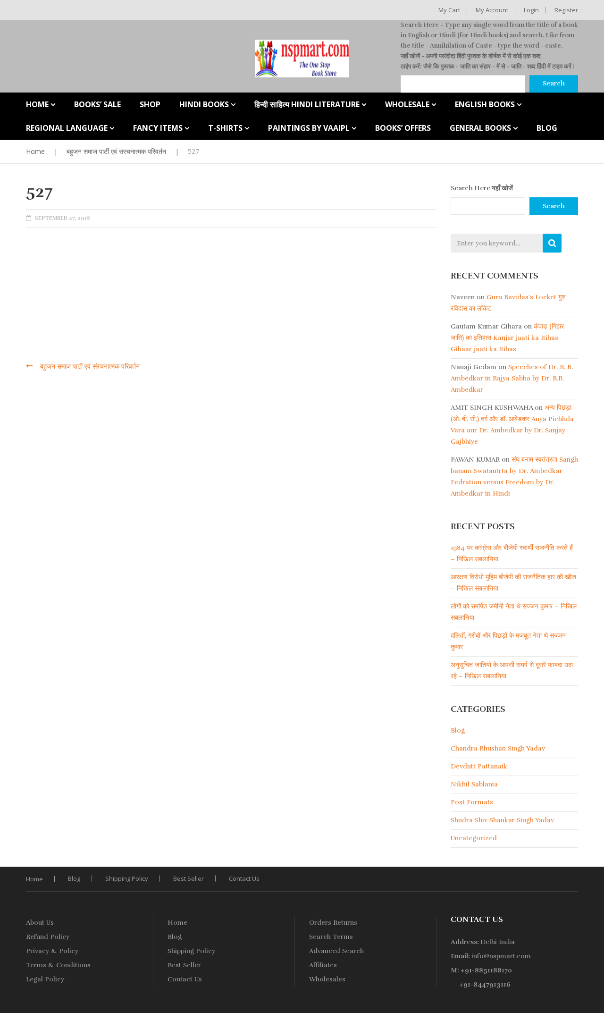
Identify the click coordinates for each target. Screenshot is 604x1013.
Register (566, 10)
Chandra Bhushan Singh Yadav (498, 748)
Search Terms (331, 937)
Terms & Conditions (58, 965)
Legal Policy (45, 979)
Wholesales (327, 979)
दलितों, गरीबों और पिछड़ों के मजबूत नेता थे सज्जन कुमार (508, 641)
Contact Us (244, 878)
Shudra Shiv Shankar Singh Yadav (502, 820)
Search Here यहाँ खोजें (482, 188)
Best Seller (188, 878)
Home (35, 151)
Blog (458, 730)
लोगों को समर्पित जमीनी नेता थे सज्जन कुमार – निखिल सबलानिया (514, 612)
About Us (40, 923)
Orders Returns (333, 923)
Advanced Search (336, 951)
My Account (492, 10)
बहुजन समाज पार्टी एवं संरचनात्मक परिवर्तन (116, 151)
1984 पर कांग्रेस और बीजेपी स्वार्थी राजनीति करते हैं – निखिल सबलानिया (512, 553)
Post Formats (472, 802)
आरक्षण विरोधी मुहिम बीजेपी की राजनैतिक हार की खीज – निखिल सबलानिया (513, 582)
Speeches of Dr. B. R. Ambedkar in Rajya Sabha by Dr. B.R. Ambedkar (512, 378)
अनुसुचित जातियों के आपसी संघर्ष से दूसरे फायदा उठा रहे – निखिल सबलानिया (512, 670)
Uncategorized (474, 838)
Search (554, 206)
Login (531, 10)
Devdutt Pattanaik (479, 766)
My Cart (449, 10)
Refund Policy (47, 937)
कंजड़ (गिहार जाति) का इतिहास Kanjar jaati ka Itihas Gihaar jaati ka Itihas (507, 337)
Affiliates (323, 965)
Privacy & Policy (52, 951)
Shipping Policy (126, 878)
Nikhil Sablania (474, 784)
